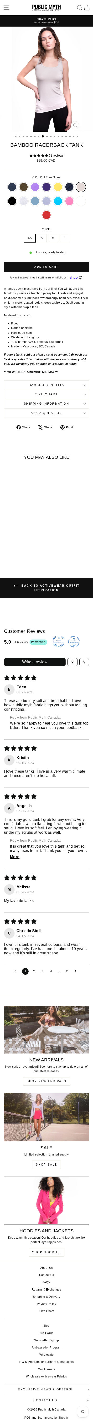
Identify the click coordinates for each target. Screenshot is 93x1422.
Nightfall (69, 187)
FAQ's (47, 1282)
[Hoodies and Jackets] (46, 1200)
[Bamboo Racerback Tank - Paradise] (14, 549)
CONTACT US (45, 1400)
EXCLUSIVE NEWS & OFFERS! (45, 1389)
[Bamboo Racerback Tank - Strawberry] (31, 549)
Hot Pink (69, 201)
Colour (46, 177)
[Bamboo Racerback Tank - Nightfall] (9, 544)
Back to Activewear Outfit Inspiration (49, 588)
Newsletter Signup (46, 1340)
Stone (81, 187)
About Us (46, 1267)
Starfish (46, 201)
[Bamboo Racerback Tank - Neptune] (31, 544)
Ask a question (46, 413)
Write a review (35, 662)
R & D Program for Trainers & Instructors (46, 1362)
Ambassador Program (46, 1347)
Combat (23, 187)
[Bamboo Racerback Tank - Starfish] (9, 549)
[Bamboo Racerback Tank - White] (25, 549)
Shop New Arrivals (47, 1081)
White (81, 201)
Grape (46, 187)
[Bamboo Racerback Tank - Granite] (9, 540)
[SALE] (46, 1117)
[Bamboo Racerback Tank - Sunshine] (31, 540)
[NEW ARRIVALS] (46, 1030)
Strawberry (46, 215)
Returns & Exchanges (46, 1289)
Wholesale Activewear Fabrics (46, 1376)
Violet (35, 187)
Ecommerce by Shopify (53, 1417)
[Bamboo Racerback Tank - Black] (20, 544)
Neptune (35, 201)
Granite (12, 187)
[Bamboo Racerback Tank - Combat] (14, 540)
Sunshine (58, 187)
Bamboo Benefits (46, 385)
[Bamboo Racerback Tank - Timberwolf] (25, 544)
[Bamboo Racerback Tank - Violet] (20, 540)
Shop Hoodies (46, 1252)
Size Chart (46, 394)
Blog (46, 1325)
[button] (39, 155)
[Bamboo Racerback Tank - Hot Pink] (20, 549)
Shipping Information (46, 403)
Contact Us (46, 1275)
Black (12, 201)
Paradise (58, 201)
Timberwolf (23, 201)
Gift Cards (46, 1333)
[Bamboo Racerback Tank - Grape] (25, 540)
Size (46, 229)
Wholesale (46, 1354)
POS (27, 1417)
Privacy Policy (46, 1304)
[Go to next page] (77, 971)
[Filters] (72, 662)
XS (30, 238)
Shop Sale (46, 1164)
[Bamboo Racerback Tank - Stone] (14, 544)
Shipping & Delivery (46, 1296)
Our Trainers (46, 1369)
